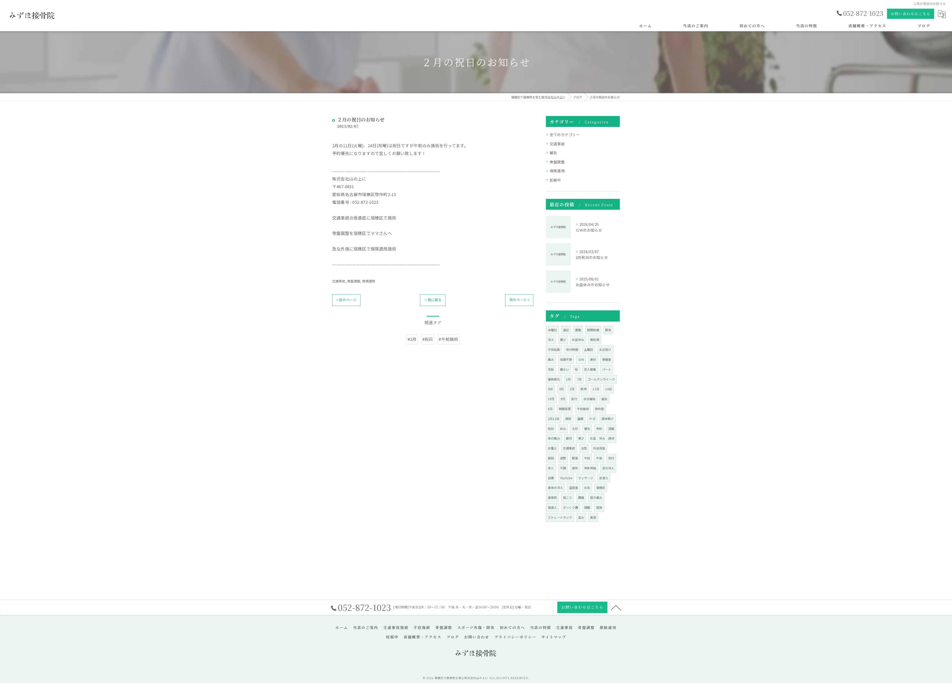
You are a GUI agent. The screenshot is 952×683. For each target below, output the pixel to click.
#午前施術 (448, 339)
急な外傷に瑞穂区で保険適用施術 (364, 249)
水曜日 (552, 330)
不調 (563, 468)
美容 (593, 517)
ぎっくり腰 (570, 507)
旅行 (574, 399)
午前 (587, 458)
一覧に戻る (433, 299)
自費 (551, 478)
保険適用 (368, 281)
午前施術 (583, 409)
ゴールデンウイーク (601, 379)
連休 (575, 468)
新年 (584, 389)
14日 (608, 389)
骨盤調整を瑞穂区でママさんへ (362, 233)
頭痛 (587, 507)
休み (563, 428)
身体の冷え (555, 487)
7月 (579, 379)
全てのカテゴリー (565, 134)
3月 (561, 389)
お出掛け (605, 349)
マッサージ (585, 478)
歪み (581, 517)
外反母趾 (599, 448)
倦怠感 (594, 339)
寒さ (581, 438)
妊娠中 (555, 179)
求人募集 (590, 369)
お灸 (587, 487)
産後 (599, 507)
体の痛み (554, 438)
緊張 (575, 458)
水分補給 (589, 399)
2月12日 (553, 418)
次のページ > (519, 299)
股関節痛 (593, 330)
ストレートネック (560, 517)
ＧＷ (581, 359)
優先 (587, 428)
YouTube (566, 478)
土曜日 (588, 349)
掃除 (568, 418)
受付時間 (572, 349)
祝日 (551, 428)
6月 (550, 409)
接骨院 (552, 497)
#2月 (412, 339)
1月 (568, 379)
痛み (551, 359)
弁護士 (552, 448)
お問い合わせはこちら (910, 13)
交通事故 (338, 281)
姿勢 (563, 458)
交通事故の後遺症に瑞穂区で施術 (364, 218)
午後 (599, 458)
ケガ (592, 418)
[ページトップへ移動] (616, 607)
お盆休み (578, 339)
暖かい (564, 369)
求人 (551, 468)
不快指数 (554, 349)
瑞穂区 (600, 487)
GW (550, 389)
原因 (551, 458)
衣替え (603, 478)
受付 (611, 458)
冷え (551, 339)
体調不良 (566, 359)
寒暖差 (606, 359)
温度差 (573, 487)
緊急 (608, 330)
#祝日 (427, 339)
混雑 (611, 428)
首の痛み (596, 497)
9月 (563, 399)
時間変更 (565, 409)
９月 (575, 428)
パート (606, 369)
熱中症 (599, 409)
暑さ (563, 339)
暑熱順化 (554, 379)
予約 (599, 428)
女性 (584, 448)
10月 (551, 399)
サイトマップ (553, 636)
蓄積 (580, 418)
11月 (596, 389)
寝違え (552, 507)
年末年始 (590, 468)
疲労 (569, 438)
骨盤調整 (353, 281)
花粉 (551, 369)
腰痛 (581, 497)
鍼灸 (553, 152)
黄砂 (593, 359)
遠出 (566, 330)
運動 (578, 330)
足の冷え (608, 468)
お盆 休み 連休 (602, 438)
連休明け (607, 418)
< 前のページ (346, 299)
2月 (572, 389)
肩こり (567, 497)
